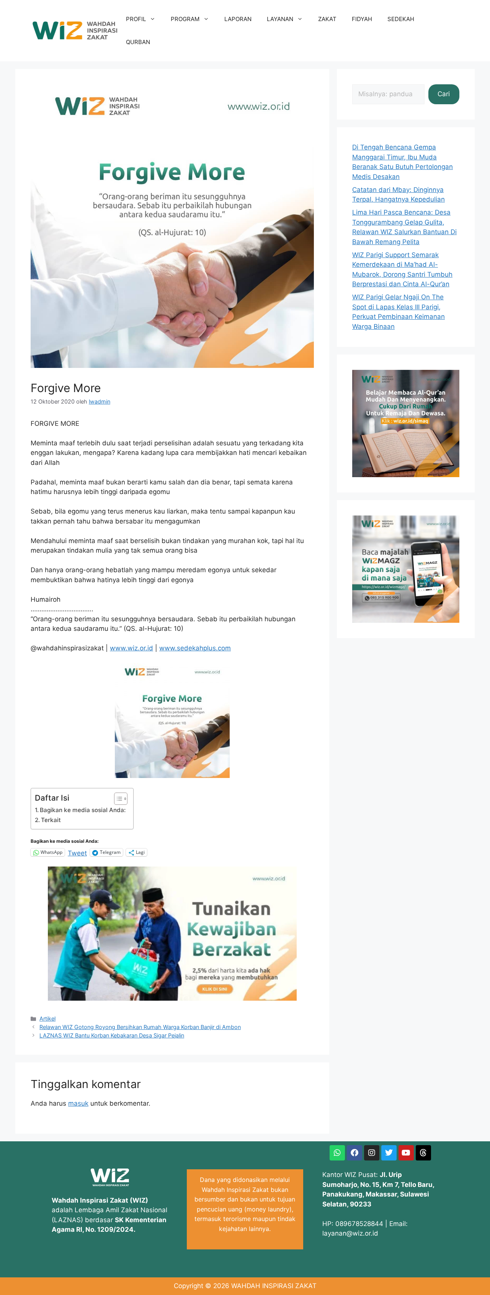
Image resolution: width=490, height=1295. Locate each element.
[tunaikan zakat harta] (172, 998)
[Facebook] (354, 1152)
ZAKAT (327, 19)
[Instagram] (371, 1152)
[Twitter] (389, 1152)
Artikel (47, 1018)
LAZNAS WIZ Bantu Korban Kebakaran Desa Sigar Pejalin (111, 1035)
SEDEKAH (400, 19)
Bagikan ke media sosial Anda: (83, 810)
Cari (444, 94)
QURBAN (138, 42)
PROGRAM (185, 19)
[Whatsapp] (337, 1152)
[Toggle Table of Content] (117, 798)
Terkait (51, 820)
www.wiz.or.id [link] (131, 648)
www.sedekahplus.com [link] (195, 648)
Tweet (77, 852)
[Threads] (423, 1152)
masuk (78, 1103)
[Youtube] (406, 1152)
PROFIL (136, 19)
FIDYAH (362, 19)
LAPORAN (238, 19)
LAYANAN (280, 19)
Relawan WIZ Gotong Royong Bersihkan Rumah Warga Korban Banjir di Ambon (140, 1027)
